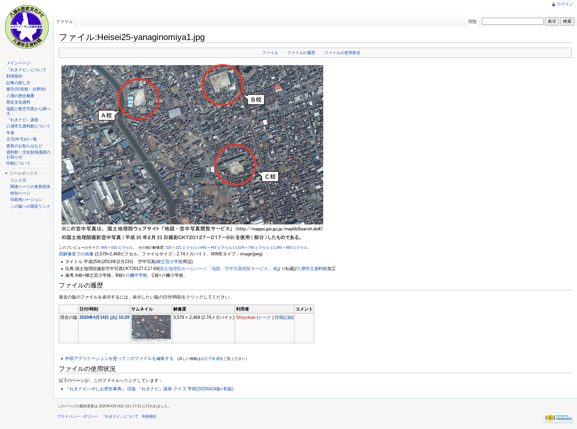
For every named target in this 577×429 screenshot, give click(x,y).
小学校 (176, 261)
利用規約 (14, 76)
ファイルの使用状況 (342, 52)
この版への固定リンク (30, 206)
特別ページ (20, 193)
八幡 (130, 275)
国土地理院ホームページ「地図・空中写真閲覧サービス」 (216, 268)
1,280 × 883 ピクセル (290, 247)
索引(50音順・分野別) (26, 89)
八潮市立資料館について (28, 126)
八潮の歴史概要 (20, 95)
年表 (10, 133)
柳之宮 (163, 261)
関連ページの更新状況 (30, 186)
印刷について (18, 163)
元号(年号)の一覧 (21, 139)
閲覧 (472, 21)
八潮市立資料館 (312, 268)
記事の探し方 (18, 82)
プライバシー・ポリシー (77, 416)
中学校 (140, 275)
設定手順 (208, 359)
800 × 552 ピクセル (117, 247)
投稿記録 (283, 317)
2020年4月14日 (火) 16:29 (104, 317)
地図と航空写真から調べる (28, 111)
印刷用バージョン (26, 199)
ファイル (270, 52)
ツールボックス (24, 173)
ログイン (565, 4)
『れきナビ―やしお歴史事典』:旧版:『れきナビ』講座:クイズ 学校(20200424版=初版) (149, 388)
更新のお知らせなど (24, 146)
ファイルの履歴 (301, 52)
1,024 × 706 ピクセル (252, 247)
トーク (264, 317)
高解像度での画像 (76, 253)
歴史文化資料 (18, 102)
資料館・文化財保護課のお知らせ (28, 154)
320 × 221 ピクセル (181, 247)
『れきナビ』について (26, 69)
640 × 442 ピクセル (216, 247)
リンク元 (18, 180)
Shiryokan (245, 317)
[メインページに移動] (26, 26)
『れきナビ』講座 (22, 120)
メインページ (18, 63)
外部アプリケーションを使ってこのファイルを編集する (119, 358)
